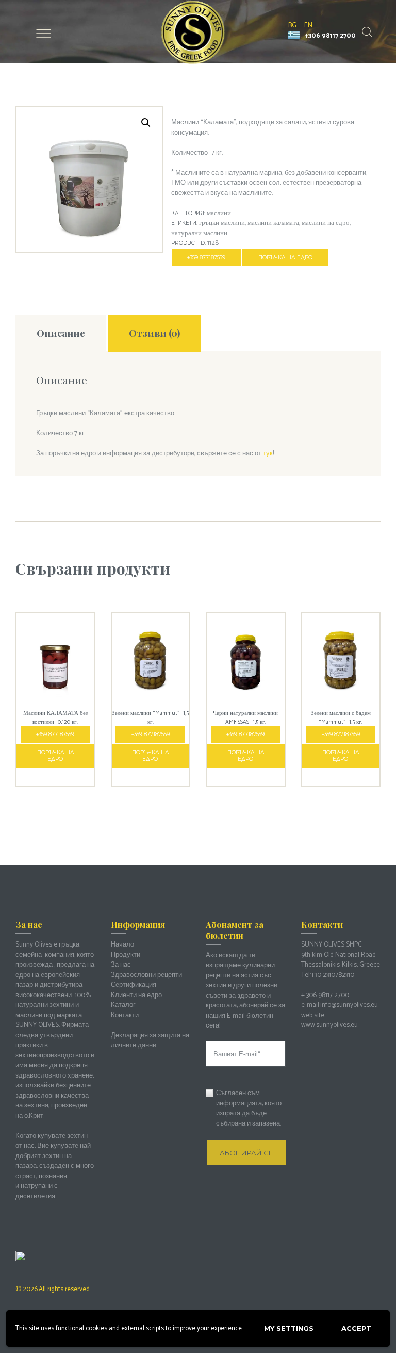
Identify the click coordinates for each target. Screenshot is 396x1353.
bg (292, 25)
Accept (356, 1328)
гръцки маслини (222, 223)
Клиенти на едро (136, 995)
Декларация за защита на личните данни (150, 1040)
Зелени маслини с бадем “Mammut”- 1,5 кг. (341, 718)
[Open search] (366, 32)
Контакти (125, 1015)
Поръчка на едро (285, 257)
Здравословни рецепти (146, 975)
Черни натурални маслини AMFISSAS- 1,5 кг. (245, 718)
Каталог (123, 1005)
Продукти (125, 955)
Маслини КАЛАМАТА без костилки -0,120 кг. (55, 718)
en (308, 25)
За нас (121, 964)
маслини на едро (326, 223)
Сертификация (133, 985)
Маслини (219, 213)
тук (268, 453)
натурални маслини (199, 233)
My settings (289, 1328)
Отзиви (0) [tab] (154, 333)
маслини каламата (273, 223)
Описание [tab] (61, 333)
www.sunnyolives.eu (329, 1025)
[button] (146, 122)
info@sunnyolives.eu (349, 1005)
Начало (122, 944)
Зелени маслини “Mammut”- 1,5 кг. (150, 718)
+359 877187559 (206, 257)
